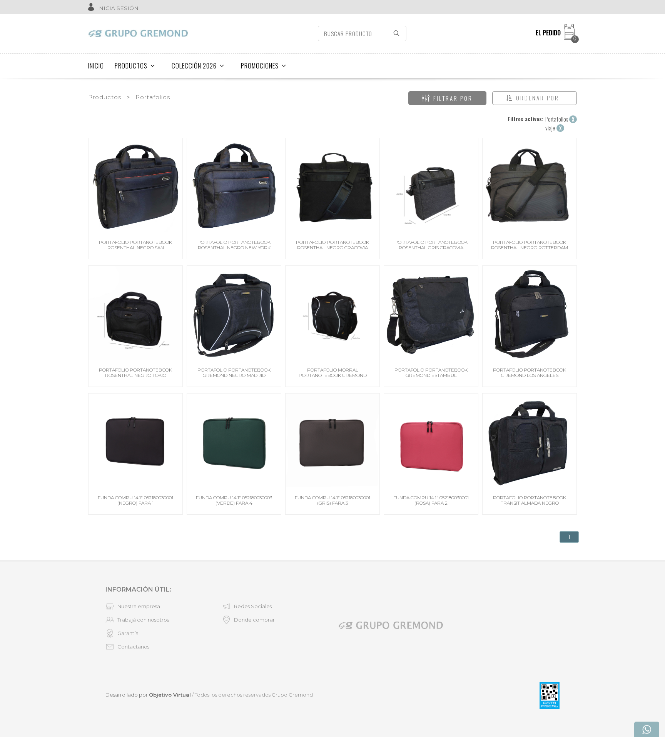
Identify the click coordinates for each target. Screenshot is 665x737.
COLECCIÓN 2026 (194, 65)
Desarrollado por (148, 695)
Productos (104, 97)
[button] (534, 98)
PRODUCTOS (131, 65)
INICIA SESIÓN (118, 8)
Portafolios (152, 97)
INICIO (96, 65)
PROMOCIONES (260, 65)
